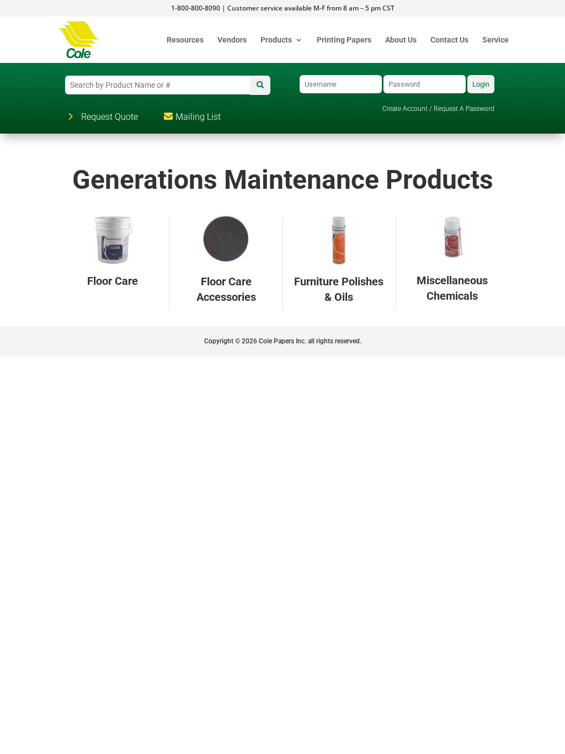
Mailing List (198, 116)
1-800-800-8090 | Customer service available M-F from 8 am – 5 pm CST (283, 9)
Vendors (232, 40)
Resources (185, 40)
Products (276, 40)
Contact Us (449, 40)
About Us (401, 40)
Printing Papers (344, 40)
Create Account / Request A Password (438, 109)
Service (495, 40)
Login (480, 84)
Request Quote (109, 116)
